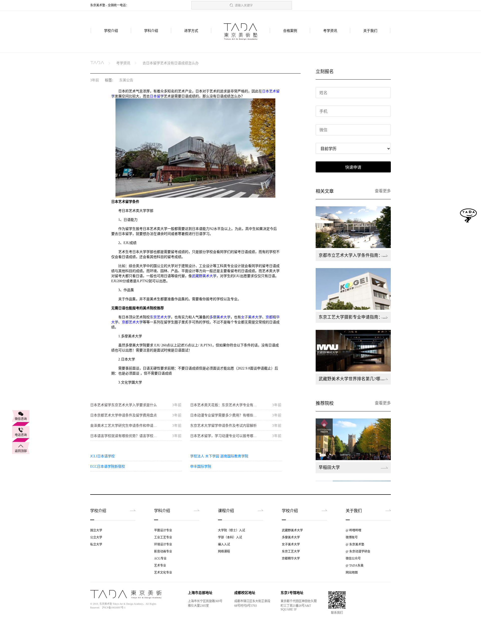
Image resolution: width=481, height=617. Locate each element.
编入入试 (224, 544)
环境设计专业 (163, 544)
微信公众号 (353, 558)
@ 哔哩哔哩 (353, 530)
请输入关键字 (244, 5)
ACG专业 (160, 558)
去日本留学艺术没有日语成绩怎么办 (171, 63)
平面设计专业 (163, 530)
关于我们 (370, 31)
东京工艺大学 (291, 551)
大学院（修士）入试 (231, 530)
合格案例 (290, 31)
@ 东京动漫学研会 (358, 551)
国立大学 (96, 530)
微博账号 (352, 537)
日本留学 (157, 96)
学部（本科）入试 (230, 537)
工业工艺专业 (163, 537)
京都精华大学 (291, 558)
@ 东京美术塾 (355, 544)
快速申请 (353, 167)
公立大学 (96, 537)
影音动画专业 (163, 551)
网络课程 (224, 551)
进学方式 (191, 31)
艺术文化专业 (163, 572)
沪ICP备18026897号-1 (114, 607)
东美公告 (126, 80)
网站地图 (352, 572)
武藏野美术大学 (204, 276)
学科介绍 (151, 31)
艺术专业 (160, 565)
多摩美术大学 (219, 317)
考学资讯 (330, 31)
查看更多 (383, 191)
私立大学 (96, 544)
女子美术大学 (251, 317)
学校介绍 (111, 31)
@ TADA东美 (355, 565)
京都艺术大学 (132, 322)
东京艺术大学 (160, 317)
